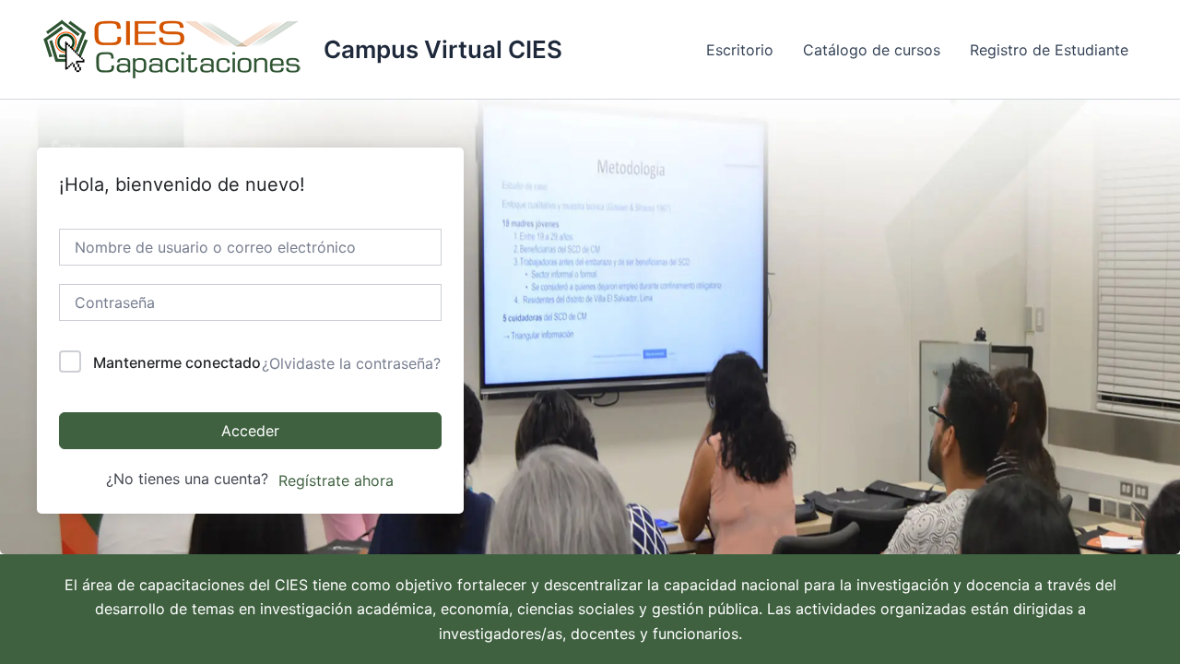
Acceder (250, 430)
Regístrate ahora (336, 480)
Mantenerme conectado (177, 362)
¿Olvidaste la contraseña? (351, 363)
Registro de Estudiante (1049, 50)
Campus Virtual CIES (443, 49)
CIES (291, 584)
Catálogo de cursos (871, 50)
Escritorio (739, 50)
